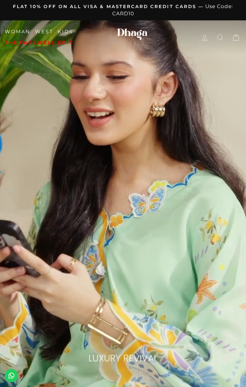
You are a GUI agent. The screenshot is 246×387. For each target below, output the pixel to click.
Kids (65, 31)
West (44, 31)
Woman (18, 31)
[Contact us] (11, 375)
